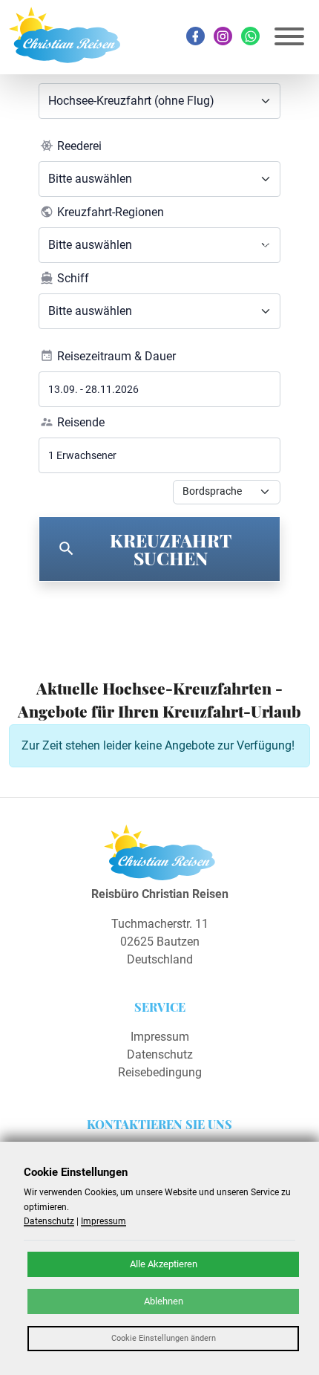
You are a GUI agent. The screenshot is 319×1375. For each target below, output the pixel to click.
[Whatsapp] (250, 36)
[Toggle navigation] (289, 36)
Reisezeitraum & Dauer (116, 356)
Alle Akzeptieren (163, 1264)
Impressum (160, 1037)
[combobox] (159, 101)
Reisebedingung (160, 1072)
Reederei (79, 146)
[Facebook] (195, 36)
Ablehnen (163, 1301)
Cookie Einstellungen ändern (163, 1338)
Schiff (73, 278)
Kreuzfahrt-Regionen (110, 212)
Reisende (81, 422)
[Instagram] (223, 36)
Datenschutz (160, 1054)
